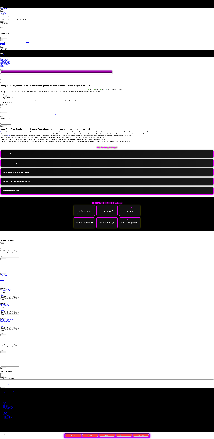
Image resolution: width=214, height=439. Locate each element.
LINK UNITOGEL (3, 60)
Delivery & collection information (9, 391)
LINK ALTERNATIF (124, 435)
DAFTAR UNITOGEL (4, 62)
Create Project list (4, 125)
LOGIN (1, 65)
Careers (4, 403)
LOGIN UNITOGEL (4, 59)
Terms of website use (6, 418)
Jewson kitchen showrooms (7, 406)
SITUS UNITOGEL (4, 64)
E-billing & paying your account (8, 392)
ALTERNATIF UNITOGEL (5, 61)
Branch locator (5, 390)
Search (1, 9)
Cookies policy (5, 413)
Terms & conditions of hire (7, 417)
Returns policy (5, 395)
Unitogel (2, 58)
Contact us (4, 404)
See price (2, 249)
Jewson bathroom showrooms (8, 407)
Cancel (2, 126)
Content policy (5, 412)
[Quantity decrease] (2, 256)
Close (2, 116)
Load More (2, 387)
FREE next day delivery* (14, 68)
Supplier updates (6, 397)
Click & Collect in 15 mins (5, 68)
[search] (5, 10)
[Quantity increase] (1, 256)
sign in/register (54, 114)
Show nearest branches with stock (8, 378)
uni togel (8, 135)
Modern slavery (5, 414)
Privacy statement (6, 415)
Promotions (5, 394)
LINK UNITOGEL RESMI (5, 63)
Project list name (3, 122)
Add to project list (4, 112)
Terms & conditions (6, 416)
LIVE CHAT (141, 435)
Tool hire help (5, 398)
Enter (2, 105)
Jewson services (5, 405)
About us (4, 402)
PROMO (73, 435)
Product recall (5, 393)
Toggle (2, 7)
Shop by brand (5, 396)
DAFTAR (2, 66)
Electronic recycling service (7, 408)
